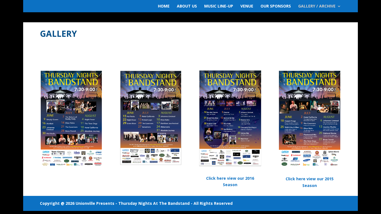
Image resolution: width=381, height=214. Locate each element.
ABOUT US (187, 6)
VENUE (246, 6)
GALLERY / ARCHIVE (317, 6)
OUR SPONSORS (276, 6)
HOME (164, 6)
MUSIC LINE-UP (218, 6)
